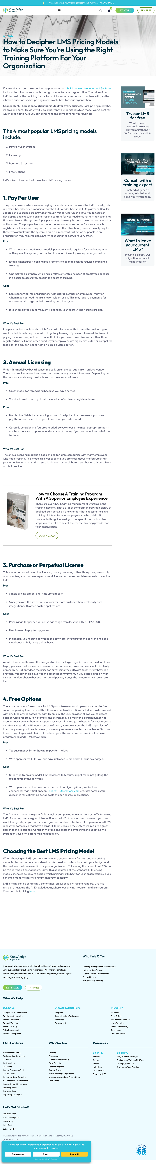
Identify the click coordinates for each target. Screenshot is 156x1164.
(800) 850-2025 (10, 1139)
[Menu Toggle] (59, 10)
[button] (100, 10)
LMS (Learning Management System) (88, 88)
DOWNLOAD (47, 535)
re (33, 891)
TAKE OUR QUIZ (106, 2)
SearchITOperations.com (64, 791)
